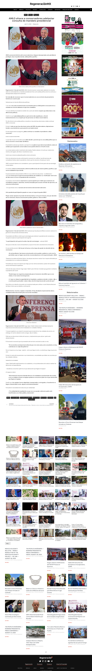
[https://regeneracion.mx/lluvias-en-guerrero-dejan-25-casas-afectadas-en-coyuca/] (29, 494)
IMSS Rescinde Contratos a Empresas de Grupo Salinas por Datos (30, 512)
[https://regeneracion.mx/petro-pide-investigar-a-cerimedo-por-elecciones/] (62, 454)
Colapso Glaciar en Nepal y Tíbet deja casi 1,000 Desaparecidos (61, 473)
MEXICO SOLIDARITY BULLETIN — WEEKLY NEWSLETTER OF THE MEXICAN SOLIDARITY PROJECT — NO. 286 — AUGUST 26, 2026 (72, 297)
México (21, 9)
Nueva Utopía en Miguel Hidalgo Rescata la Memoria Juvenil (46, 498)
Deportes (57, 9)
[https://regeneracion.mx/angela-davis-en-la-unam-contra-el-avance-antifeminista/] (46, 481)
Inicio (15, 9)
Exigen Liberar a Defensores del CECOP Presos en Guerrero (46, 445)
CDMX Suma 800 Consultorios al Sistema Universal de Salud (62, 498)
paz (55, 398)
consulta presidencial (26, 398)
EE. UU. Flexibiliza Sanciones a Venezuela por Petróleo (46, 459)
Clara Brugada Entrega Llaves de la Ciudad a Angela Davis (13, 472)
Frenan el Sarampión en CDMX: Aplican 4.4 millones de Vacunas (63, 485)
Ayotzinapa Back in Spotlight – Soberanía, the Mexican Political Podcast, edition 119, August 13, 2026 (62, 526)
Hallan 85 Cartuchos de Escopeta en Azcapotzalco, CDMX (61, 446)
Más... (7, 543)
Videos (76, 9)
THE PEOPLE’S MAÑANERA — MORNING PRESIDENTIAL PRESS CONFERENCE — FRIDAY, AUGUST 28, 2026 (71, 310)
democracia (36, 398)
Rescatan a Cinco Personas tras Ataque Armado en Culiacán (79, 445)
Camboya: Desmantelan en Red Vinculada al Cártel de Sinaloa (79, 538)
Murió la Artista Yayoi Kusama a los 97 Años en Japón (29, 485)
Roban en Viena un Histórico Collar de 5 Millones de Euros (13, 459)
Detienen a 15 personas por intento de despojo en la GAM (46, 512)
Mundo (35, 9)
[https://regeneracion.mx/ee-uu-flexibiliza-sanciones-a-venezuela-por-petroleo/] (46, 454)
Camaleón (42, 9)
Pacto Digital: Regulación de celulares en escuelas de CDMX (13, 525)
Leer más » (61, 170)
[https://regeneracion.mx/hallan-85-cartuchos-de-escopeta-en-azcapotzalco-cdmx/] (62, 441)
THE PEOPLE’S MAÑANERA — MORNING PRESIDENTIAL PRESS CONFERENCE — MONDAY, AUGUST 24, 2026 (46, 526)
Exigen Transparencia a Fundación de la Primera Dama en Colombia (62, 512)
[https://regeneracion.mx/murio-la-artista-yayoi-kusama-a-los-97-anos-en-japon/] (29, 481)
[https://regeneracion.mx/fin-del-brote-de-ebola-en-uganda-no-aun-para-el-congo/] (13, 481)
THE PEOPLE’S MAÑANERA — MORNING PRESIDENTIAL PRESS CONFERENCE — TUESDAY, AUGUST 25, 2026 (13, 512)
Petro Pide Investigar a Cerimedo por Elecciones (61, 459)
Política (28, 9)
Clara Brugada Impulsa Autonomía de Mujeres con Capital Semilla (28, 473)
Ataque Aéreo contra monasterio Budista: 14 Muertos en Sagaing (62, 539)
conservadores (15, 398)
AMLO (25, 15)
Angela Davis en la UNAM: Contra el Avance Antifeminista (46, 485)
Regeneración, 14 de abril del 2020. (15, 90)
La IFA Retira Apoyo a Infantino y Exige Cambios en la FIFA (13, 498)
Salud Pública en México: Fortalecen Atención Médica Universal (78, 499)
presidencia (31, 399)
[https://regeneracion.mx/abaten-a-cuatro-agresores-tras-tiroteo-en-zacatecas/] (79, 481)
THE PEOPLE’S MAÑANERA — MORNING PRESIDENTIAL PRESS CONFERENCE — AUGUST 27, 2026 (46, 473)
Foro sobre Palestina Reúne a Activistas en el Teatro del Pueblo (79, 473)
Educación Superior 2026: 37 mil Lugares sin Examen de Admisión (29, 526)
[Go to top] (89, 668)
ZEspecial (36, 15)
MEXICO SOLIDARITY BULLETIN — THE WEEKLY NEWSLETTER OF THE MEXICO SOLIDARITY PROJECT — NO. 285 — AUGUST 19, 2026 (13, 539)
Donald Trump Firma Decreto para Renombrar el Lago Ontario (29, 459)
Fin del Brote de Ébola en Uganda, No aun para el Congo (13, 485)
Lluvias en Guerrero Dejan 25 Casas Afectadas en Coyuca (29, 498)
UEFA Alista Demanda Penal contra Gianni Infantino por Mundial (78, 459)
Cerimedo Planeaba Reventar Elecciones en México (29, 538)
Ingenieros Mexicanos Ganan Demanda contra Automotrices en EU (46, 539)
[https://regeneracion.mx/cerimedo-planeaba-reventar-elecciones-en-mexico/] (29, 534)
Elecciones (44, 398)
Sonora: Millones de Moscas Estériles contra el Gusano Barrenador (78, 512)
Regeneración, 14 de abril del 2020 (15, 326)
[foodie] (72, 31)
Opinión (50, 9)
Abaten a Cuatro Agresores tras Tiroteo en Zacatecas (79, 485)
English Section (67, 9)
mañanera (50, 398)
